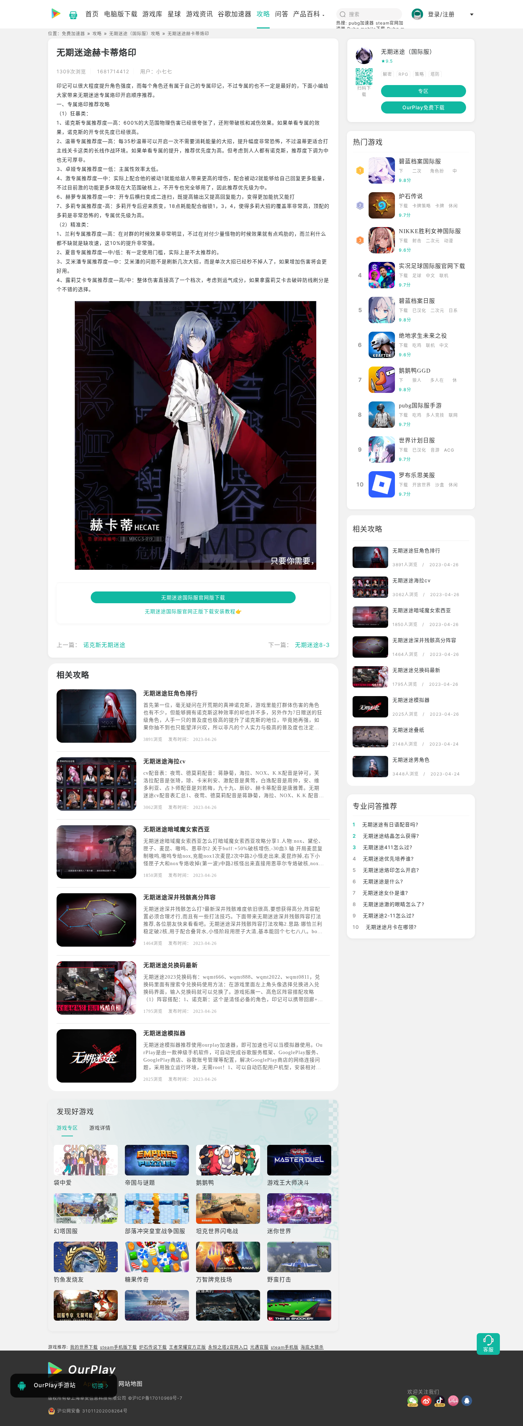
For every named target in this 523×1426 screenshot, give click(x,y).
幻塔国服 (66, 1231)
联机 (444, 275)
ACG (449, 450)
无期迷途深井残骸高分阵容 (179, 897)
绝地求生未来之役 (423, 336)
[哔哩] (454, 1400)
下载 (401, 171)
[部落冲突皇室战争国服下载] (157, 1208)
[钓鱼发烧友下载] (86, 1257)
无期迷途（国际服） (408, 51)
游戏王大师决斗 (288, 1182)
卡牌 (439, 206)
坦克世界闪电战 (217, 1231)
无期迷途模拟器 (164, 1033)
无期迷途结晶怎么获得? (386, 836)
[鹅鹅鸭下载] (229, 1160)
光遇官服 (259, 1347)
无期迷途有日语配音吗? (385, 824)
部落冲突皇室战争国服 (155, 1231)
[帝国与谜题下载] (157, 1160)
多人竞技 (435, 415)
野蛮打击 (279, 1279)
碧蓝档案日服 (417, 301)
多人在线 (437, 381)
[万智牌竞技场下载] (229, 1257)
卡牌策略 (421, 206)
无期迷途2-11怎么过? (383, 915)
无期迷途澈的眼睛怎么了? (388, 904)
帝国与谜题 (140, 1182)
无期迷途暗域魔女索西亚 (176, 829)
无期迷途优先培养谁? (383, 859)
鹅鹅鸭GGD (415, 371)
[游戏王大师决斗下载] (300, 1160)
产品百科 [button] (306, 14)
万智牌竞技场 (214, 1279)
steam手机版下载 (118, 1347)
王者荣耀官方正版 (187, 1347)
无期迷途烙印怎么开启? (386, 870)
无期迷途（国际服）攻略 (134, 33)
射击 (417, 240)
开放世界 (421, 485)
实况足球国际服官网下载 (432, 266)
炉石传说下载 (153, 1347)
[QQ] (468, 1400)
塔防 (435, 74)
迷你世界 (279, 1231)
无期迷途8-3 (312, 644)
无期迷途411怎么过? (382, 847)
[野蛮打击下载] (300, 1257)
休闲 (453, 206)
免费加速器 (73, 33)
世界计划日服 (417, 440)
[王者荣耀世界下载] (157, 1305)
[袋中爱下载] (86, 1160)
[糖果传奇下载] (157, 1257)
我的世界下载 (84, 1347)
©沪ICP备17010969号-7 (155, 1398)
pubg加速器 (361, 23)
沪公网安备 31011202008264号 (92, 1411)
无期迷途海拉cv (164, 761)
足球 (417, 275)
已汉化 (419, 310)
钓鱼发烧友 (69, 1279)
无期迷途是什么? (378, 881)
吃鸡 (417, 345)
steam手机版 (285, 1347)
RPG (403, 74)
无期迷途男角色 (411, 760)
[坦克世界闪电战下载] (229, 1208)
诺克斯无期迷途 (104, 644)
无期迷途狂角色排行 (170, 693)
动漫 (448, 240)
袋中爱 (63, 1182)
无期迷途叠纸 (408, 730)
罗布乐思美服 (417, 475)
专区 (423, 91)
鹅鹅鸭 (205, 1182)
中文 (455, 171)
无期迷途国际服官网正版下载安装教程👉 (193, 611)
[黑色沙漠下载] (86, 1305)
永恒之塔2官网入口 (228, 1347)
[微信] (414, 1400)
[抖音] (441, 1400)
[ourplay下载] (69, 14)
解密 (387, 74)
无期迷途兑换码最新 (170, 965)
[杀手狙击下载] (229, 1305)
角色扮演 (437, 171)
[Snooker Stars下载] (300, 1305)
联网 (453, 415)
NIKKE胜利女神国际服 (430, 231)
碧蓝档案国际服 (420, 161)
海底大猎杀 (312, 1347)
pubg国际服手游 (420, 405)
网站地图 (130, 1383)
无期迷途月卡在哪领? (385, 927)
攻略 (97, 33)
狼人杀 (417, 381)
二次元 (417, 171)
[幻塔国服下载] (86, 1208)
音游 (435, 450)
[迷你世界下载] (300, 1208)
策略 (419, 74)
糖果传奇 (137, 1279)
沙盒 (439, 485)
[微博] (427, 1400)
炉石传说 (411, 196)
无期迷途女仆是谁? (380, 893)
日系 (453, 310)
